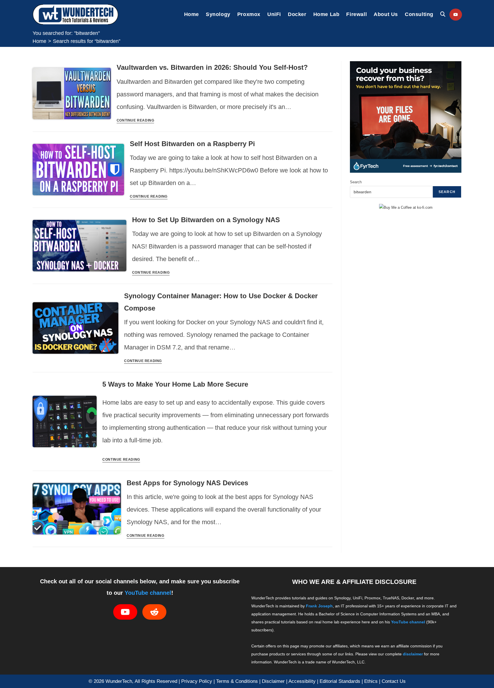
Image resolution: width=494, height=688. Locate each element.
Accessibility (302, 681)
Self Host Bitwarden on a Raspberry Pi (192, 144)
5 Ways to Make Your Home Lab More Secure (175, 384)
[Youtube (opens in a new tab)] (455, 15)
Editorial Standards (340, 681)
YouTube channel (148, 593)
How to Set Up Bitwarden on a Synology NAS (206, 220)
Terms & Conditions (237, 681)
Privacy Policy (196, 681)
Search (356, 182)
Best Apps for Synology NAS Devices (187, 483)
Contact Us (394, 681)
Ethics (371, 681)
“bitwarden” (86, 41)
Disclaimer (273, 681)
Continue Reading (135, 120)
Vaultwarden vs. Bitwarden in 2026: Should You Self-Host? (212, 67)
